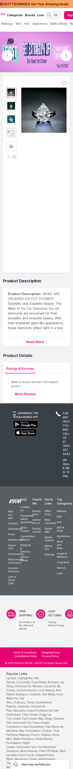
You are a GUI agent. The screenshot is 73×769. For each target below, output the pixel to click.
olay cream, (30, 714)
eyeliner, (35, 694)
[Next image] (14, 157)
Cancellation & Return (27, 538)
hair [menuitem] (27, 23)
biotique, (53, 682)
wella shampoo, (23, 738)
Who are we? (10, 514)
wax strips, (45, 718)
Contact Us (25, 509)
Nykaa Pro (48, 547)
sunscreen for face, (26, 722)
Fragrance (63, 562)
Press (11, 534)
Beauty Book (36, 513)
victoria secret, (26, 690)
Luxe (59, 573)
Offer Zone (48, 513)
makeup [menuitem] (7, 23)
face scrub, (27, 755)
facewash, (23, 747)
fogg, (43, 714)
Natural (61, 567)
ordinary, (19, 702)
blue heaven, (29, 751)
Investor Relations (13, 570)
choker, (47, 730)
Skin (59, 516)
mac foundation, (30, 730)
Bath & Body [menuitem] (58, 23)
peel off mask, (49, 751)
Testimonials (15, 539)
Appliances (63, 536)
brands (30, 15)
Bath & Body (60, 529)
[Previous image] (8, 157)
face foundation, (33, 726)
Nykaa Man (48, 530)
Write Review (25, 394)
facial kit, (50, 686)
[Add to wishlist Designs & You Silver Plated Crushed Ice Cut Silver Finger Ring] (64, 83)
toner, (30, 702)
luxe (40, 15)
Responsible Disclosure (15, 561)
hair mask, (49, 694)
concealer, (23, 682)
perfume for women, (29, 686)
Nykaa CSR (12, 547)
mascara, (19, 710)
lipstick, (11, 678)
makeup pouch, (29, 734)
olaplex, (46, 734)
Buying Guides (36, 530)
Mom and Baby (60, 545)
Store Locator (25, 529)
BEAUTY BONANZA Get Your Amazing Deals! (34, 4)
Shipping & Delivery (25, 548)
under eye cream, (25, 718)
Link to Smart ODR (12, 580)
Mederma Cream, (26, 759)
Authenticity (15, 528)
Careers (13, 523)
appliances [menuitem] (40, 23)
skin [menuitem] (18, 23)
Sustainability (16, 554)
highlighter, (25, 678)
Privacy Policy (50, 656)
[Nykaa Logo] (3, 14)
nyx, (34, 747)
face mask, (39, 682)
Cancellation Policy (25, 656)
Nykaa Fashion (49, 539)
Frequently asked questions (26, 519)
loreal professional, (39, 710)
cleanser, (23, 706)
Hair (59, 522)
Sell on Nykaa (24, 559)
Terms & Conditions (25, 652)
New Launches (50, 521)
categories (15, 15)
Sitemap (50, 554)
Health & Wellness (62, 555)
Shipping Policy (51, 652)
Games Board (36, 521)
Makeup (62, 511)
